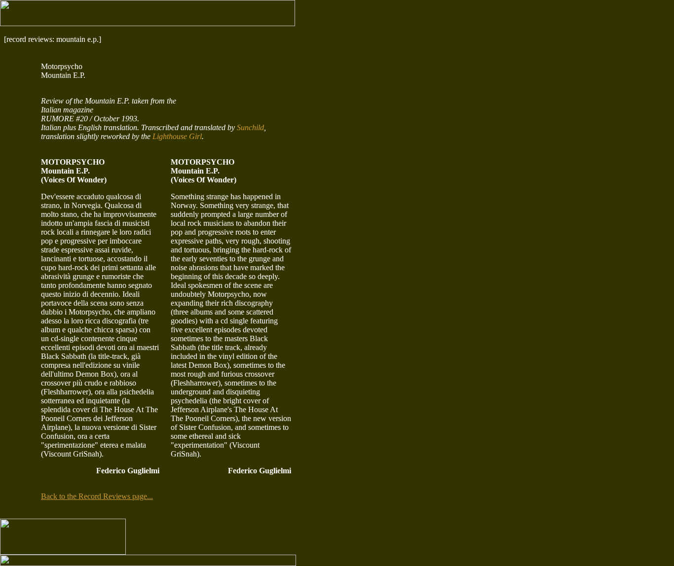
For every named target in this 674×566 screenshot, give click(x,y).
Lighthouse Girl (177, 136)
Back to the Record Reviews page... (97, 496)
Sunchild (250, 127)
